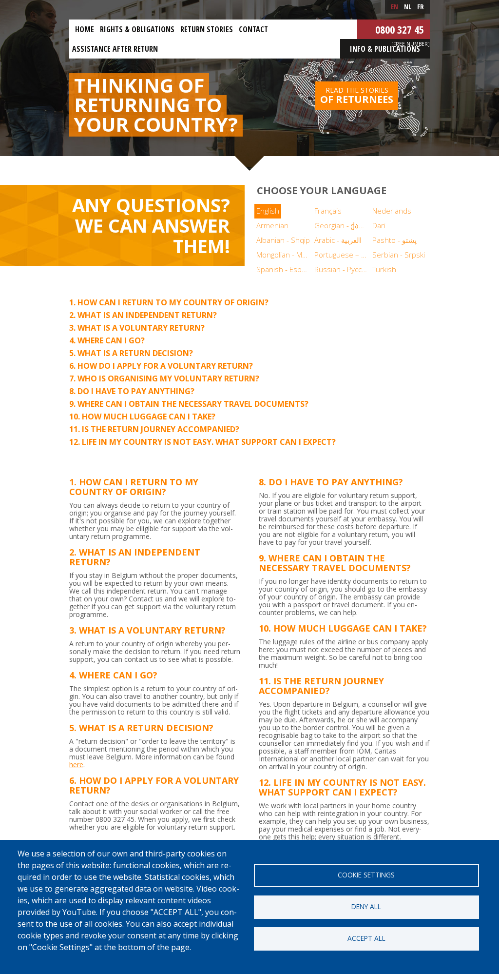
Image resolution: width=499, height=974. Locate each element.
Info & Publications (385, 48)
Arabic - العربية (337, 240)
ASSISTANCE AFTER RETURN (115, 48)
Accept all (366, 938)
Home (84, 29)
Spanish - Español (284, 269)
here (76, 764)
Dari (378, 225)
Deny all (366, 906)
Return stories (206, 29)
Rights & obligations (137, 29)
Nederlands (391, 211)
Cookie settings (366, 874)
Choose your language (321, 190)
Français (328, 211)
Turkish (384, 269)
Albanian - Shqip (283, 240)
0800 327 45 (399, 29)
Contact (253, 29)
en (394, 6)
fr (420, 6)
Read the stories (356, 95)
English (267, 211)
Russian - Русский (342, 269)
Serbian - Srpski (398, 254)
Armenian (272, 225)
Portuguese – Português (342, 254)
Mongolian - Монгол (284, 254)
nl (407, 6)
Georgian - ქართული (342, 225)
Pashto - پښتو (394, 240)
